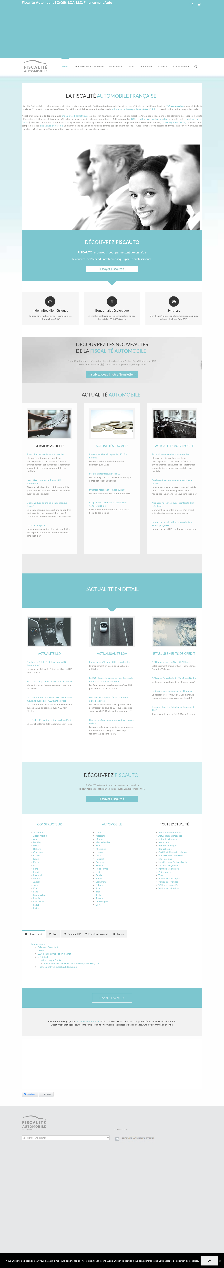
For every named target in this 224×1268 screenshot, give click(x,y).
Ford (35, 868)
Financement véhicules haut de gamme (57, 966)
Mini (98, 845)
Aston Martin (40, 835)
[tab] (33, 934)
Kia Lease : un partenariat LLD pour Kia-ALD (49, 681)
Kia (35, 888)
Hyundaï (37, 875)
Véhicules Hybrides (168, 881)
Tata (98, 891)
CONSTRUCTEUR (49, 824)
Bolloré (37, 848)
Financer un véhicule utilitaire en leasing (109, 662)
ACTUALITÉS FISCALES (112, 446)
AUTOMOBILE (112, 824)
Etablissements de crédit (170, 855)
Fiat (35, 865)
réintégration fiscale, (175, 122)
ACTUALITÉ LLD (49, 653)
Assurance (163, 842)
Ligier (36, 908)
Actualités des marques (170, 835)
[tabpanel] (74, 955)
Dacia (36, 858)
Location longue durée (169, 865)
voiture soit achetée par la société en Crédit (134, 109)
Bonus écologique (167, 845)
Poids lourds (164, 872)
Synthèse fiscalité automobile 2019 (106, 489)
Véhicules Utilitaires (168, 888)
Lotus (98, 832)
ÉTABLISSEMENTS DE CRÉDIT (174, 653)
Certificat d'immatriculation (172, 852)
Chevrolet (38, 852)
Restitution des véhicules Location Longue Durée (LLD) (71, 963)
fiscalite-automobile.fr (88, 1021)
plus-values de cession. (51, 125)
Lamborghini (39, 894)
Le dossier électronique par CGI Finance (172, 690)
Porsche (100, 862)
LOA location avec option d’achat (54, 953)
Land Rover (39, 901)
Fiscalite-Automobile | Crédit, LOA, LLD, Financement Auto (67, 2)
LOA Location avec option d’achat (149, 119)
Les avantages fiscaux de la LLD (104, 473)
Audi (35, 839)
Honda (36, 872)
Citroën (37, 855)
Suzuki (99, 888)
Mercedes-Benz (104, 842)
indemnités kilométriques (75, 115)
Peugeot (100, 858)
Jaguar (36, 881)
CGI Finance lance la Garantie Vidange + (172, 662)
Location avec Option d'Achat (173, 862)
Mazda (99, 839)
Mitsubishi (101, 848)
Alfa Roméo (39, 832)
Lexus (36, 904)
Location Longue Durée (49, 960)
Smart (99, 878)
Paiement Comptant (48, 947)
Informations (165, 858)
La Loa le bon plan (36, 525)
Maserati (100, 835)
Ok (209, 1260)
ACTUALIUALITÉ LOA (112, 653)
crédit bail (43, 957)
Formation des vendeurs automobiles (45, 454)
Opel (98, 855)
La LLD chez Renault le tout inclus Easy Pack (49, 720)
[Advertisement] (112, 33)
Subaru (99, 885)
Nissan (99, 852)
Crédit (41, 950)
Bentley (37, 842)
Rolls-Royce (102, 868)
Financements (38, 943)
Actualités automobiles (170, 832)
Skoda (99, 875)
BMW (36, 845)
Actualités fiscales (167, 839)
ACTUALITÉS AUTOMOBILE (174, 446)
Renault (100, 865)
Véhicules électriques (169, 878)
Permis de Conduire (168, 868)
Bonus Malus (165, 848)
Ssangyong (101, 881)
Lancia (36, 898)
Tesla (98, 894)
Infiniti (36, 878)
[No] (220, 1260)
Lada (35, 891)
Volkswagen (102, 901)
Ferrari (37, 862)
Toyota (99, 898)
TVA (160, 875)
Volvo (99, 904)
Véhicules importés (168, 885)
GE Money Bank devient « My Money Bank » (174, 678)
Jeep (35, 885)
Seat (98, 872)
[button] (195, 66)
